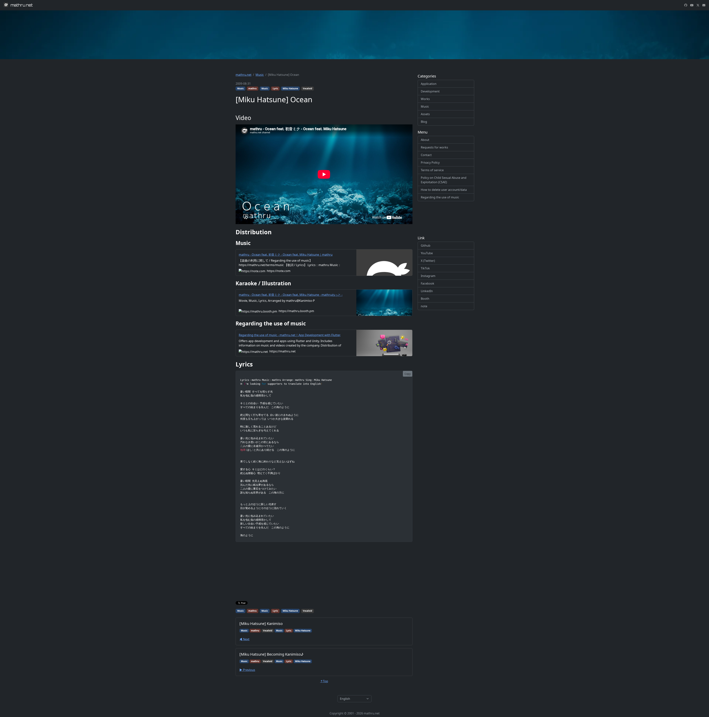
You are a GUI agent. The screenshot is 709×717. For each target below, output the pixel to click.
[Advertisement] (324, 572)
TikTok (425, 268)
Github (425, 245)
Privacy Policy (430, 162)
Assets (425, 114)
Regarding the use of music (440, 197)
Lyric (275, 88)
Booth (425, 299)
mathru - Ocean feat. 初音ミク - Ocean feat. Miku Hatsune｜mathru (286, 255)
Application (428, 84)
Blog (424, 122)
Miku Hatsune (290, 88)
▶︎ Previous (247, 670)
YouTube (427, 253)
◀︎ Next (244, 639)
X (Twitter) (428, 261)
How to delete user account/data (444, 190)
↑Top (324, 681)
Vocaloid (307, 88)
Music (260, 75)
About (425, 140)
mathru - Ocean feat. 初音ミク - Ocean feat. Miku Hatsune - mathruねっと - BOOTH (290, 297)
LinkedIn (427, 291)
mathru (252, 88)
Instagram (428, 276)
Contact (426, 155)
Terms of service (432, 170)
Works (425, 99)
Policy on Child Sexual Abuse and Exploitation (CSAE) (443, 180)
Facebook (427, 283)
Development (430, 91)
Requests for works (434, 147)
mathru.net (243, 75)
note (424, 306)
